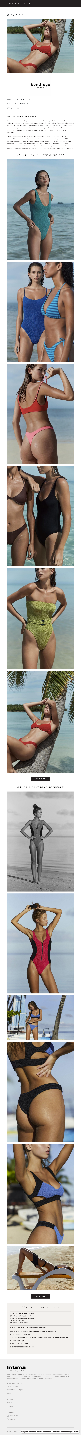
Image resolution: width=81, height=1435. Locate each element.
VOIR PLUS (40, 779)
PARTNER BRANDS (12, 1386)
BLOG (9, 1394)
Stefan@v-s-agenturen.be (19, 1323)
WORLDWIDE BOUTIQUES (15, 1390)
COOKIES (10, 1406)
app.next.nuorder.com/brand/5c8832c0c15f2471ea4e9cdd (45, 1337)
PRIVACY (10, 1403)
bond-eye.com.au (23, 1334)
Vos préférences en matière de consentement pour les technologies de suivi (50, 1432)
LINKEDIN (12, 1419)
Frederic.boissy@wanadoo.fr (20, 1316)
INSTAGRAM (14, 1416)
